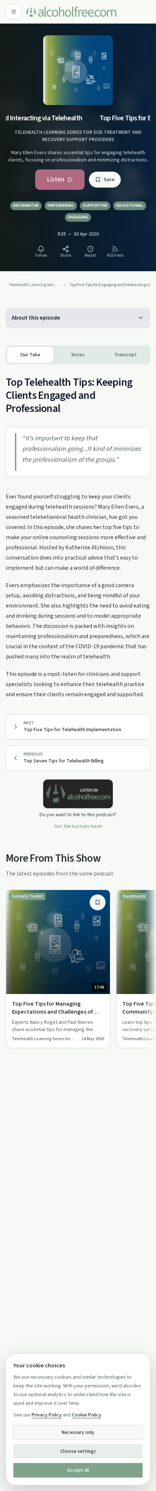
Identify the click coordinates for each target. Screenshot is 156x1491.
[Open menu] (14, 12)
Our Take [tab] (30, 354)
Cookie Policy (86, 1415)
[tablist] (78, 354)
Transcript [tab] (125, 354)
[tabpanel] (78, 532)
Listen (55, 179)
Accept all (78, 1470)
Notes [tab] (78, 354)
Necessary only (78, 1432)
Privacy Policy (47, 1415)
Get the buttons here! (78, 826)
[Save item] (98, 902)
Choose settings (78, 1451)
